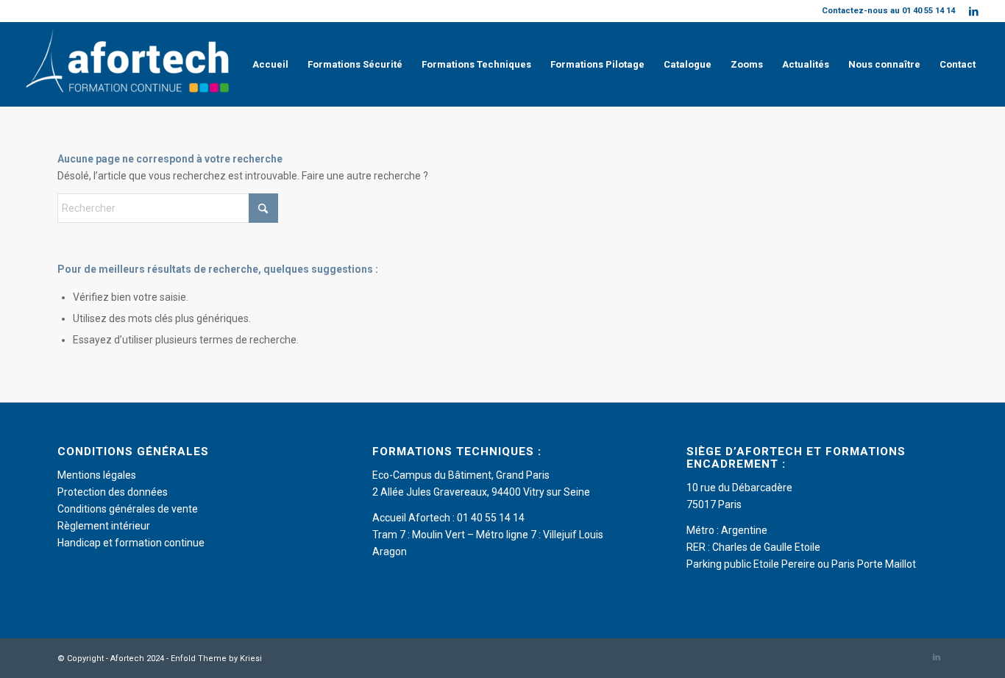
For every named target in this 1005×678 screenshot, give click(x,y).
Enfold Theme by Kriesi (216, 658)
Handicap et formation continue (131, 543)
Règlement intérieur (103, 526)
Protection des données (112, 492)
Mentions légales (96, 475)
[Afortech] (130, 64)
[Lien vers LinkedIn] (974, 11)
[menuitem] (270, 64)
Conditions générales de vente (127, 509)
